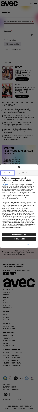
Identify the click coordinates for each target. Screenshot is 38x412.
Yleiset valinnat (7, 173)
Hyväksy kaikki (19, 239)
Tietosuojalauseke (31, 245)
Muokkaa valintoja (19, 234)
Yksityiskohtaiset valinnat (24, 173)
